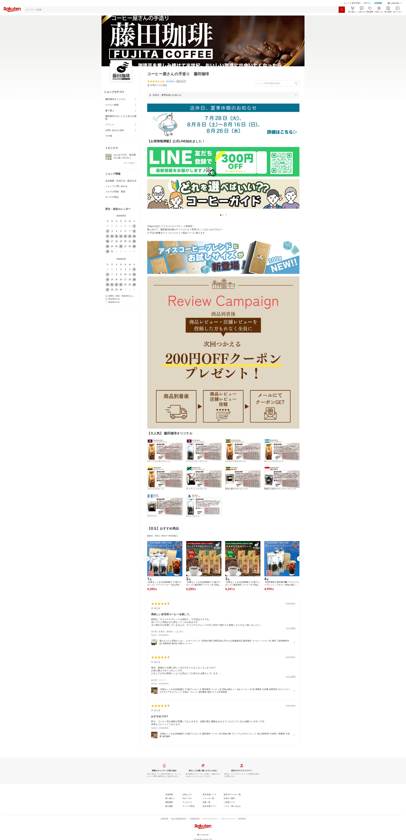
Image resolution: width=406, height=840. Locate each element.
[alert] (223, 103)
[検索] (342, 17)
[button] (395, 11)
